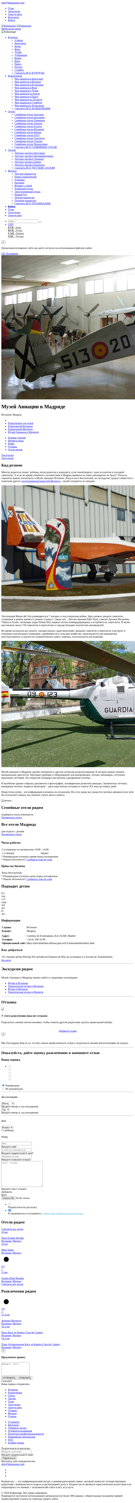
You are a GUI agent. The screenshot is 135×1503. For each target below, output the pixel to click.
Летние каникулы (24, 197)
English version (16, 1442)
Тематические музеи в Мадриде (25, 992)
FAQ (10, 1439)
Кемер (17, 58)
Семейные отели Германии (29, 120)
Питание (19, 182)
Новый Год (20, 194)
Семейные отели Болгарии (29, 117)
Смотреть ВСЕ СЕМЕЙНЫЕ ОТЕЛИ (35, 147)
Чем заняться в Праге (26, 96)
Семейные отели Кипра (27, 132)
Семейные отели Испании (29, 129)
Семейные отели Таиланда (29, 138)
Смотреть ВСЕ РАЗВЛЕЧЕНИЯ (32, 108)
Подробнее (12, 253)
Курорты (13, 37)
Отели (11, 111)
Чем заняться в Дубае (26, 90)
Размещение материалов (21, 1436)
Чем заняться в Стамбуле (28, 102)
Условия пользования (20, 1430)
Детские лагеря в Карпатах (29, 165)
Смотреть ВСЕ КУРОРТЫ (29, 73)
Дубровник (20, 55)
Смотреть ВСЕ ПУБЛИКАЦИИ (32, 203)
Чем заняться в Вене (25, 87)
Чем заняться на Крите (27, 93)
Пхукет (18, 67)
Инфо (11, 443)
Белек (17, 46)
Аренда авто (15, 14)
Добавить (68, 1031)
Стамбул (19, 70)
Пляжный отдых (23, 188)
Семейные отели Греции (28, 123)
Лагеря (12, 150)
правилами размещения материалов (63, 1213)
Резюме (17, 437)
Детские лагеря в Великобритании (33, 156)
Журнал (12, 170)
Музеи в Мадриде (18, 989)
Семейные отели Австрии (29, 114)
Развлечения (15, 76)
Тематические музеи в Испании (26, 986)
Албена (18, 40)
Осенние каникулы (25, 200)
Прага (17, 64)
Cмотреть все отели (12, 1229)
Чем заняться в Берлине (27, 81)
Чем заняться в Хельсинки (29, 105)
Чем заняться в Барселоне (28, 78)
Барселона (20, 43)
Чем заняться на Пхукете (28, 99)
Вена (17, 49)
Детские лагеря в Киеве (27, 162)
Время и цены (16, 440)
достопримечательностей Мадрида (40, 481)
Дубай (18, 52)
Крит (17, 61)
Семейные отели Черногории (31, 144)
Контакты (13, 17)
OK (3, 253)
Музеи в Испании (18, 983)
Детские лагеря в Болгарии (29, 153)
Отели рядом (15, 449)
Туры (11, 8)
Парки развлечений (25, 176)
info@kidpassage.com (12, 2)
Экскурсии (14, 11)
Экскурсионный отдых (27, 191)
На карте (6, 960)
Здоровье (19, 179)
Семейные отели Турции (28, 141)
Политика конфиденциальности (26, 1433)
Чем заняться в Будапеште (29, 84)
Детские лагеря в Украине (29, 159)
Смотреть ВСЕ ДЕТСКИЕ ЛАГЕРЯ (34, 167)
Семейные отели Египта (28, 126)
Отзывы (12, 446)
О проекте (13, 1422)
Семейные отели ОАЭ (27, 135)
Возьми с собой (23, 185)
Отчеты (12, 1416)
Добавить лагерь (17, 1428)
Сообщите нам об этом (39, 859)
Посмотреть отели (11, 817)
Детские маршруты (25, 173)
